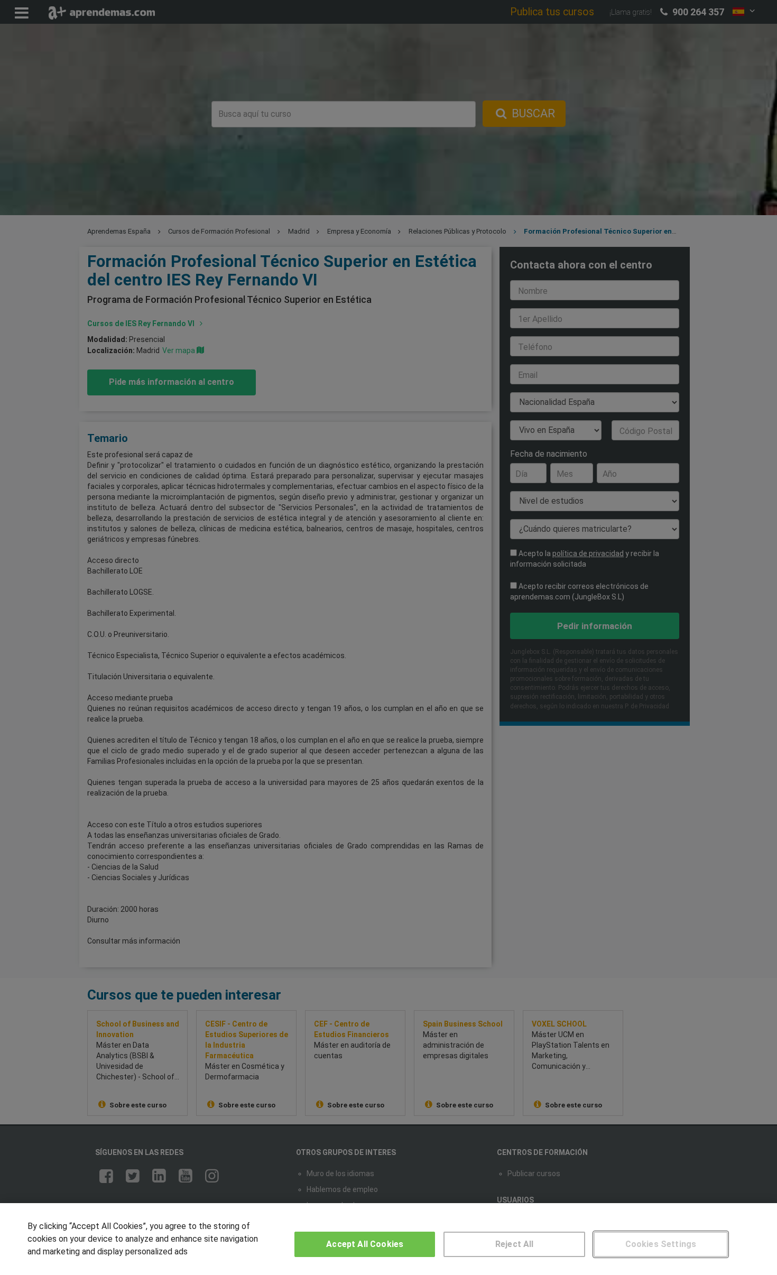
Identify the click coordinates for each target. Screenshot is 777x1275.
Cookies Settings (661, 1244)
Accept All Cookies (364, 1244)
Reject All (514, 1244)
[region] (388, 1239)
